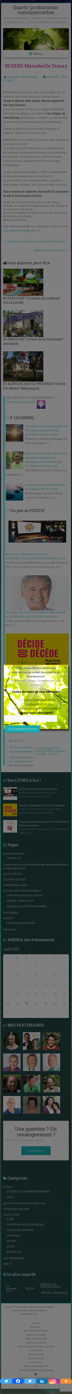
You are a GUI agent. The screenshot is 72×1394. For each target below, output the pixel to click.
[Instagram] (54, 1381)
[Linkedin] (42, 1381)
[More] (66, 1381)
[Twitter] (30, 1381)
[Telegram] (6, 1381)
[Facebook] (18, 1381)
